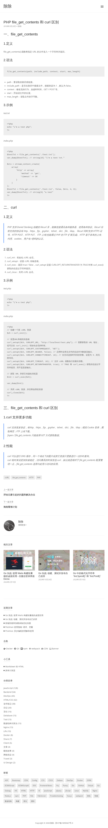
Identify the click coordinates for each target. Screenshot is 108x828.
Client (6, 743)
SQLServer (42, 796)
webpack (79, 796)
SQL (31, 796)
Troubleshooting (56, 796)
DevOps (7, 696)
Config (34, 780)
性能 (96, 796)
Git (73, 785)
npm (17, 796)
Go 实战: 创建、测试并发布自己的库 (21, 619)
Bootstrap (16, 780)
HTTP (31, 477)
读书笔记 (7, 703)
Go (98, 785)
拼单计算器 (10, 670)
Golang (8, 790)
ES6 (34, 785)
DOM (89, 780)
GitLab (90, 785)
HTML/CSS (8, 699)
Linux (77, 790)
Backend (8, 692)
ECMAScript (9, 785)
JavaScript (8, 688)
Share (6, 739)
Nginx (6, 727)
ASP (6, 780)
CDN (26, 780)
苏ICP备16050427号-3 (64, 823)
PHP (38, 477)
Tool (5, 719)
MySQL (85, 790)
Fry (57, 785)
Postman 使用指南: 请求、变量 (19, 627)
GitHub (81, 785)
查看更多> (22, 525)
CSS (42, 780)
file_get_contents (19, 477)
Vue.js (69, 796)
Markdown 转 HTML (14, 666)
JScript (68, 790)
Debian (60, 780)
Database (8, 715)
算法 (25, 801)
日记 (5, 707)
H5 (16, 790)
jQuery (58, 790)
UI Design (8, 762)
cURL (7, 477)
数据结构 (8, 801)
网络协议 (7, 754)
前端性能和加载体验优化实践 (18, 623)
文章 (5, 747)
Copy (46, 477)
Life (5, 731)
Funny (65, 785)
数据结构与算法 (10, 723)
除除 (8, 6)
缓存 (32, 801)
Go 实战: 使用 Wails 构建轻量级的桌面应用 (24, 615)
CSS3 (51, 780)
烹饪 (5, 711)
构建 (17, 801)
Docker (7, 735)
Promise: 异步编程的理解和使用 (19, 631)
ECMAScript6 (23, 785)
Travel (6, 758)
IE (39, 790)
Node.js (8, 796)
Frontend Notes (46, 785)
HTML (23, 790)
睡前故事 (7, 750)
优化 (88, 796)
